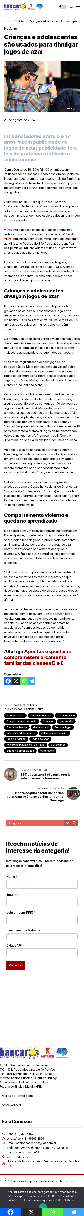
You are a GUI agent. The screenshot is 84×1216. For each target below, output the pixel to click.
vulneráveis (47, 750)
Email (11, 895)
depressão (66, 721)
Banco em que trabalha (23, 930)
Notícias (19, 21)
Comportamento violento (22, 721)
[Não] (79, 1201)
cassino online (66, 715)
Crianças (48, 721)
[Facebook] (8, 681)
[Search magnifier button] (74, 823)
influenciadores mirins (54, 733)
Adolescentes (15, 715)
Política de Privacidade (17, 1096)
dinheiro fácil (41, 727)
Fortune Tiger (63, 727)
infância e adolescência (21, 733)
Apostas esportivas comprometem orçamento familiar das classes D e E (37, 657)
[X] (16, 681)
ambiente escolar (40, 715)
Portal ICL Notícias (25, 705)
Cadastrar (15, 965)
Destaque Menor (17, 727)
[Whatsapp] (24, 681)
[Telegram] (31, 681)
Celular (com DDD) (20, 912)
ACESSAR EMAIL (11, 1105)
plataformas (58, 744)
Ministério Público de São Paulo (26, 744)
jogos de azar (40, 738)
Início (7, 21)
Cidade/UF (14, 945)
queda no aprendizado (20, 750)
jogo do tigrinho (16, 738)
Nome (11, 877)
